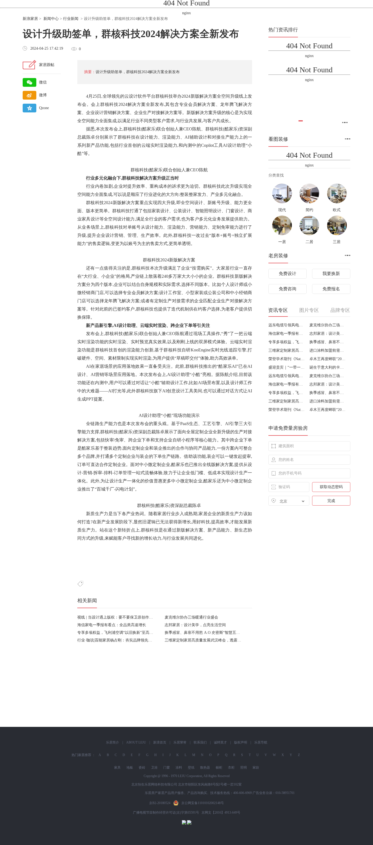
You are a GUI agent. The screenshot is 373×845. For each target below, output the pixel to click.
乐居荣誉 (180, 742)
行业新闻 (70, 19)
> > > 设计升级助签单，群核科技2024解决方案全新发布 (95, 19)
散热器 (205, 767)
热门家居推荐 (81, 755)
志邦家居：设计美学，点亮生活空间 (195, 625)
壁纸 (191, 767)
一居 (282, 242)
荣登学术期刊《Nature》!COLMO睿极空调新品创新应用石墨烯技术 (286, 359)
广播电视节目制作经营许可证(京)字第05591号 (166, 812)
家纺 (256, 767)
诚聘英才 (220, 742)
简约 (309, 210)
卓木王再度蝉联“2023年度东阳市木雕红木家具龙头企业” (327, 359)
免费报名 (331, 288)
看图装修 (278, 139)
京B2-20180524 (159, 803)
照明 (243, 767)
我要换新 (331, 273)
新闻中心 (51, 19)
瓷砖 (142, 767)
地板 (129, 767)
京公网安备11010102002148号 (202, 803)
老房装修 (278, 255)
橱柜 (219, 767)
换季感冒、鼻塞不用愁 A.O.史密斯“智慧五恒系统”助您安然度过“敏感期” (226, 633)
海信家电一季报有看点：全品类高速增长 (111, 625)
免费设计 (287, 273)
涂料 (179, 767)
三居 (337, 242)
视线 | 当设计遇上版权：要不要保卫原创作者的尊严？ (122, 617)
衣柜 (231, 767)
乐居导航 (260, 742)
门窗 (166, 767)
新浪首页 (159, 742)
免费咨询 (287, 288)
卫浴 (154, 767)
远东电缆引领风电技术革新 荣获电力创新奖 (286, 325)
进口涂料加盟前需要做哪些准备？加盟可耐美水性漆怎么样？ (327, 350)
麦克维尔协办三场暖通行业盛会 (191, 617)
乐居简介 (112, 742)
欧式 (337, 210)
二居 (309, 242)
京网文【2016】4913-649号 (221, 812)
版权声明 (240, 742)
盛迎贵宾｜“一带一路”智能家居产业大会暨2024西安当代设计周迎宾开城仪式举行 (286, 367)
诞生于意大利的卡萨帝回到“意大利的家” (327, 367)
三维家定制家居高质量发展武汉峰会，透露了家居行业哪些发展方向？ (224, 640)
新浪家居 (30, 19)
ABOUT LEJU (136, 742)
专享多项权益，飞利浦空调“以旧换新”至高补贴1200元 (122, 633)
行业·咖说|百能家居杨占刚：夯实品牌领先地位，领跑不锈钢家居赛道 (135, 640)
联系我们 (200, 742)
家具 (117, 767)
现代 (282, 210)
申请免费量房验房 (288, 428)
